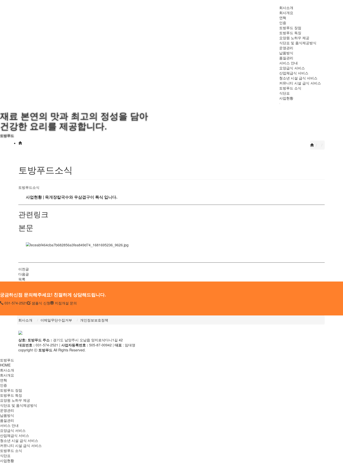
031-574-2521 (15, 302)
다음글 (23, 273)
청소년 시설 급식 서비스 (298, 77)
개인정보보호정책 (94, 319)
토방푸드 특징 (290, 32)
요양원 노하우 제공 (294, 37)
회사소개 (286, 7)
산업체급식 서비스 (293, 72)
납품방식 (286, 52)
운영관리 (286, 47)
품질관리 (286, 57)
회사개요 (286, 12)
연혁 (282, 17)
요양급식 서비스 (292, 67)
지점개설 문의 (65, 302)
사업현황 (286, 98)
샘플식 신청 (40, 302)
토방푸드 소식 (290, 87)
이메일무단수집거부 (56, 319)
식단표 (284, 93)
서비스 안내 (288, 62)
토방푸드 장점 (290, 27)
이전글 (23, 268)
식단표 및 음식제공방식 (297, 42)
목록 (21, 279)
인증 (282, 22)
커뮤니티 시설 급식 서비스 (300, 82)
